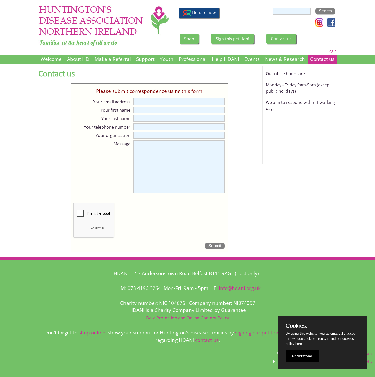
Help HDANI (225, 59)
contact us (207, 339)
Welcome (51, 59)
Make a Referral (113, 59)
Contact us (281, 39)
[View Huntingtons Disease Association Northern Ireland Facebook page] (331, 25)
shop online (92, 332)
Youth (166, 59)
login (332, 50)
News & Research (285, 59)
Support (145, 59)
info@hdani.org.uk (240, 288)
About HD (78, 59)
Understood (302, 356)
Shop (189, 39)
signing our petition (257, 332)
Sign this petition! (232, 39)
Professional (193, 59)
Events (252, 59)
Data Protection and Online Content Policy (187, 318)
